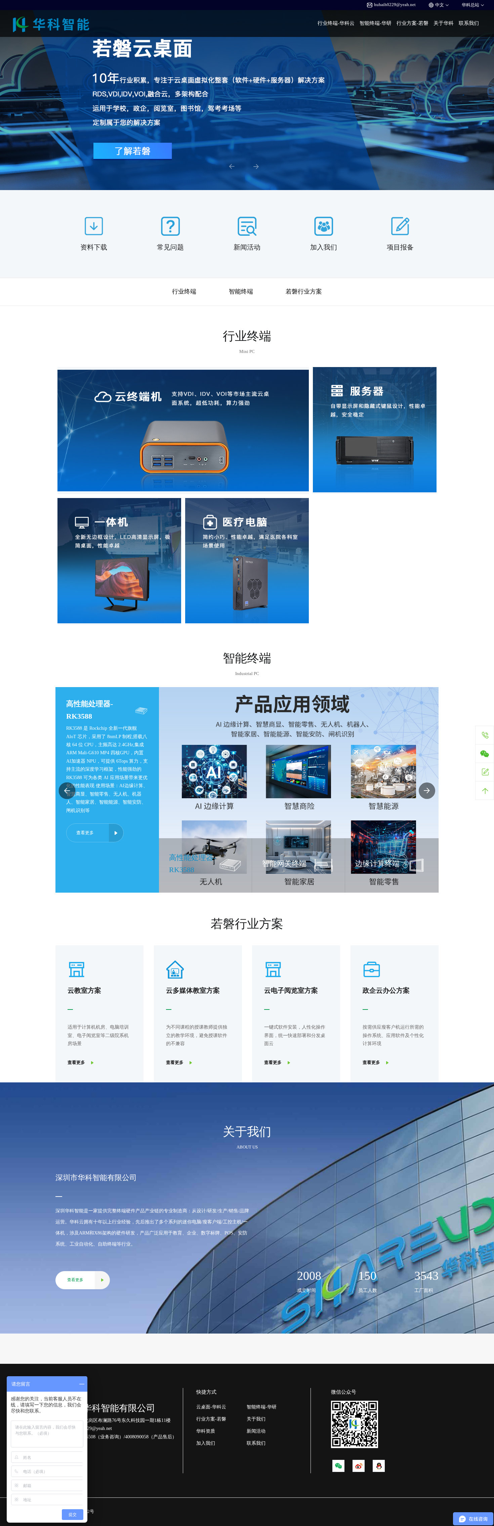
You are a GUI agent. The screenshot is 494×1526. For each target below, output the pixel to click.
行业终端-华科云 (336, 23)
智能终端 (241, 291)
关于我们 (256, 1419)
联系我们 (469, 23)
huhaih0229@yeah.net (395, 4)
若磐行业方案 (304, 291)
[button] (231, 166)
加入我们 (205, 1443)
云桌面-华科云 (211, 1406)
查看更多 (85, 795)
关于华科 (444, 23)
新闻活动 (256, 1431)
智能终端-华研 (376, 23)
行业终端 (184, 291)
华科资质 (205, 1431)
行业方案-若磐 (412, 23)
